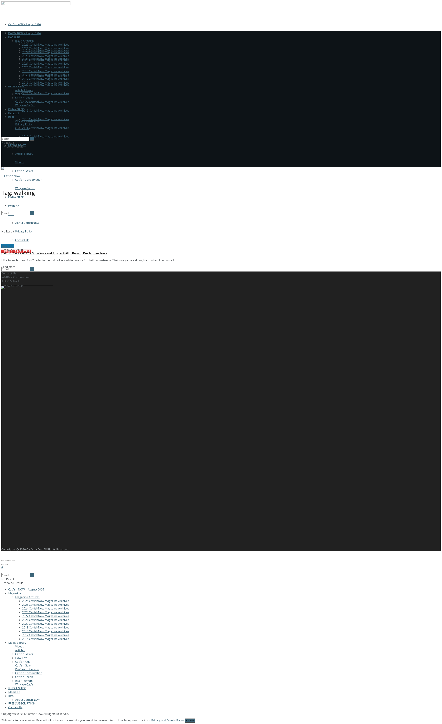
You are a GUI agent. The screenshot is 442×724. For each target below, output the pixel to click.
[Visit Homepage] (10, 176)
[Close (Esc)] (2, 560)
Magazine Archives (27, 597)
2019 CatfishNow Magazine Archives (45, 110)
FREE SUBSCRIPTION (21, 703)
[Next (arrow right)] (6, 564)
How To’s (21, 658)
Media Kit (13, 113)
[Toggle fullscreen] (9, 560)
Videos (19, 162)
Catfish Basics (24, 171)
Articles (20, 650)
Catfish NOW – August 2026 (24, 24)
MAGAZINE (14, 37)
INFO (11, 116)
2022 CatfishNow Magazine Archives (45, 85)
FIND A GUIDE (16, 197)
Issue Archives (24, 41)
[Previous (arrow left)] (2, 564)
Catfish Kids (22, 662)
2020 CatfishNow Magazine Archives (45, 102)
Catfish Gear (23, 665)
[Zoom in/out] (13, 560)
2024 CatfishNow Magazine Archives (45, 52)
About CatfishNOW (27, 700)
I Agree (190, 720)
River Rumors (24, 681)
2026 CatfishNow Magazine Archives (45, 44)
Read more (8, 267)
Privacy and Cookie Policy (167, 720)
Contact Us (22, 128)
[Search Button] (32, 269)
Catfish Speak (24, 677)
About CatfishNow (27, 120)
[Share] (6, 560)
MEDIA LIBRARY (17, 86)
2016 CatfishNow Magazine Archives (45, 136)
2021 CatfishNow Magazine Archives (45, 93)
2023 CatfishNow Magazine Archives (45, 56)
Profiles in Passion (27, 669)
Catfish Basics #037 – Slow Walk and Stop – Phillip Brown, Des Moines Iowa (54, 253)
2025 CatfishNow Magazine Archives (45, 48)
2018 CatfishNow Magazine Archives (45, 119)
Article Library (24, 154)
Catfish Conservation (28, 180)
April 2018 (7, 246)
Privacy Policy (23, 124)
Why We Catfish (25, 188)
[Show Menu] (2, 157)
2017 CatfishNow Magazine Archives (45, 128)
